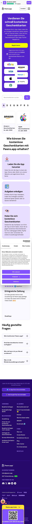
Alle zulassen (16, 271)
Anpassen (15, 276)
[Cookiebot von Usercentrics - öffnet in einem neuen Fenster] (23, 241)
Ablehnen (16, 281)
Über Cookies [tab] (26, 246)
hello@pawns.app (7, 473)
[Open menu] (29, 8)
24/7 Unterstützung (7, 476)
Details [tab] (16, 246)
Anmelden (23, 8)
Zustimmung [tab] (5, 246)
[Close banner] (1, 2)
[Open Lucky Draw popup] (3, 501)
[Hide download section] (19, 507)
